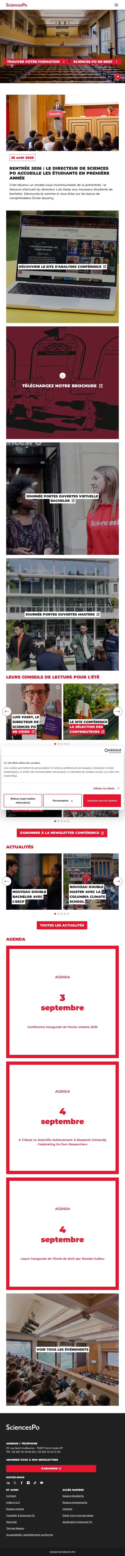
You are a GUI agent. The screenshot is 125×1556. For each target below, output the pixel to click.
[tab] (55, 744)
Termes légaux (15, 1528)
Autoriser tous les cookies (102, 800)
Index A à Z (13, 1502)
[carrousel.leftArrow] (6, 711)
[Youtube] (42, 1483)
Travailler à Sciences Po (20, 1515)
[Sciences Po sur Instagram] (28, 1483)
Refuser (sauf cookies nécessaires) (23, 800)
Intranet (67, 1508)
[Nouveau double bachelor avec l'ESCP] (34, 855)
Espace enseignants (74, 1502)
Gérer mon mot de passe (77, 1515)
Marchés (11, 1521)
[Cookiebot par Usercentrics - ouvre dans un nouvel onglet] (107, 750)
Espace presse (15, 1508)
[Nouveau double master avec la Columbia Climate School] (91, 855)
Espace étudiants (73, 1495)
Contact (11, 1495)
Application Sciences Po (77, 1521)
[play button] (118, 76)
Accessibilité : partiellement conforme (29, 1534)
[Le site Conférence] (91, 685)
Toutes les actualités (62, 925)
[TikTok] (35, 1483)
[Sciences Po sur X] (15, 1483)
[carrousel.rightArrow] (117, 711)
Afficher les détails (104, 788)
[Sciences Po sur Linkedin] (8, 1483)
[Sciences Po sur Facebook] (22, 1483)
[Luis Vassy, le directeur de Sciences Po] (34, 685)
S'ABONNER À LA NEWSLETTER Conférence (59, 833)
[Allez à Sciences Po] (22, 1429)
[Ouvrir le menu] (116, 4)
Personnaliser (61, 800)
